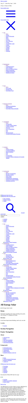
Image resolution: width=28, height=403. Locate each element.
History (4, 338)
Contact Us (5, 361)
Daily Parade (9, 295)
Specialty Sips (9, 255)
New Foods (8, 254)
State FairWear (9, 262)
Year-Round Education (8, 342)
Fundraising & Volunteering (12, 297)
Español (7, 238)
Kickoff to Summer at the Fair (9, 352)
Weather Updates (7, 199)
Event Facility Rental (7, 349)
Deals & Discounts (10, 226)
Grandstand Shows (10, 244)
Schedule (5, 219)
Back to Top (3, 384)
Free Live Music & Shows (11, 247)
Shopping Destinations (11, 260)
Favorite (5, 325)
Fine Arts (8, 270)
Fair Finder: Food (10, 257)
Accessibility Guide (10, 233)
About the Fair (6, 337)
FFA (7, 273)
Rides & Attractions (10, 248)
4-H (7, 274)
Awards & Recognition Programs (13, 276)
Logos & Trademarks (7, 341)
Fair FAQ (8, 236)
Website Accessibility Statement (10, 380)
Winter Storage (6, 351)
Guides (7, 235)
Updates (8, 237)
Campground (6, 350)
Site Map (5, 379)
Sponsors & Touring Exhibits (12, 298)
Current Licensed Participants (9, 359)
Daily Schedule (6, 198)
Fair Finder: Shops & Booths (12, 263)
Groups (7, 232)
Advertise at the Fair (10, 300)
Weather (5, 220)
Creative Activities (10, 269)
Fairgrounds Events (7, 347)
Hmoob (7, 239)
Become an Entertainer (11, 292)
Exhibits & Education (10, 249)
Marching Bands (9, 275)
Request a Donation (7, 360)
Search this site (4, 215)
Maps (7, 227)
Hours (7, 228)
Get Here (8, 230)
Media (4, 358)
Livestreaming (9, 286)
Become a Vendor (10, 294)
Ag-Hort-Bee (9, 267)
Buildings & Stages (10, 251)
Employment (8, 296)
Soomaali (8, 241)
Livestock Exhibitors (10, 281)
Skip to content (4, 1)
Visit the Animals (9, 280)
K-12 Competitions (10, 271)
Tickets (4, 201)
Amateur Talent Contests (11, 268)
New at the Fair (9, 231)
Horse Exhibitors (9, 283)
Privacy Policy (6, 382)
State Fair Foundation (8, 340)
